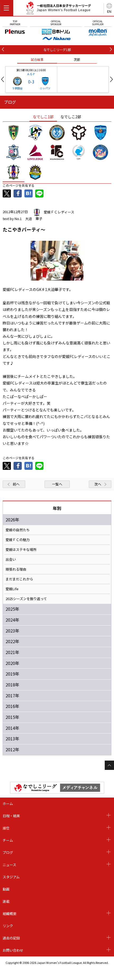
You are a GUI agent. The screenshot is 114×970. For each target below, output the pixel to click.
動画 (6, 889)
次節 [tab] (77, 59)
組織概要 (9, 913)
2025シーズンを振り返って (26, 599)
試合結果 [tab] (37, 59)
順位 (6, 827)
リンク (8, 925)
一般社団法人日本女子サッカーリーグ (64, 7)
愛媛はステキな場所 (21, 549)
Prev (2, 79)
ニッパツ (45, 88)
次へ (97, 484)
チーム (8, 840)
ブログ (8, 852)
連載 (6, 901)
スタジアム (11, 876)
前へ (16, 484)
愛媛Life (12, 589)
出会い (11, 559)
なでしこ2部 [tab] (70, 116)
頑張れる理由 (16, 569)
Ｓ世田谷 (17, 88)
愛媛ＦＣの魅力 (18, 540)
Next (111, 79)
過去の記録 (11, 938)
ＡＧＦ (31, 74)
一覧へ (57, 484)
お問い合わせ (13, 950)
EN (109, 11)
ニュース (9, 864)
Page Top (109, 765)
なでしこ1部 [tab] (43, 116)
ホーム (8, 803)
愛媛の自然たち (18, 530)
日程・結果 (11, 815)
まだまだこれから (19, 579)
